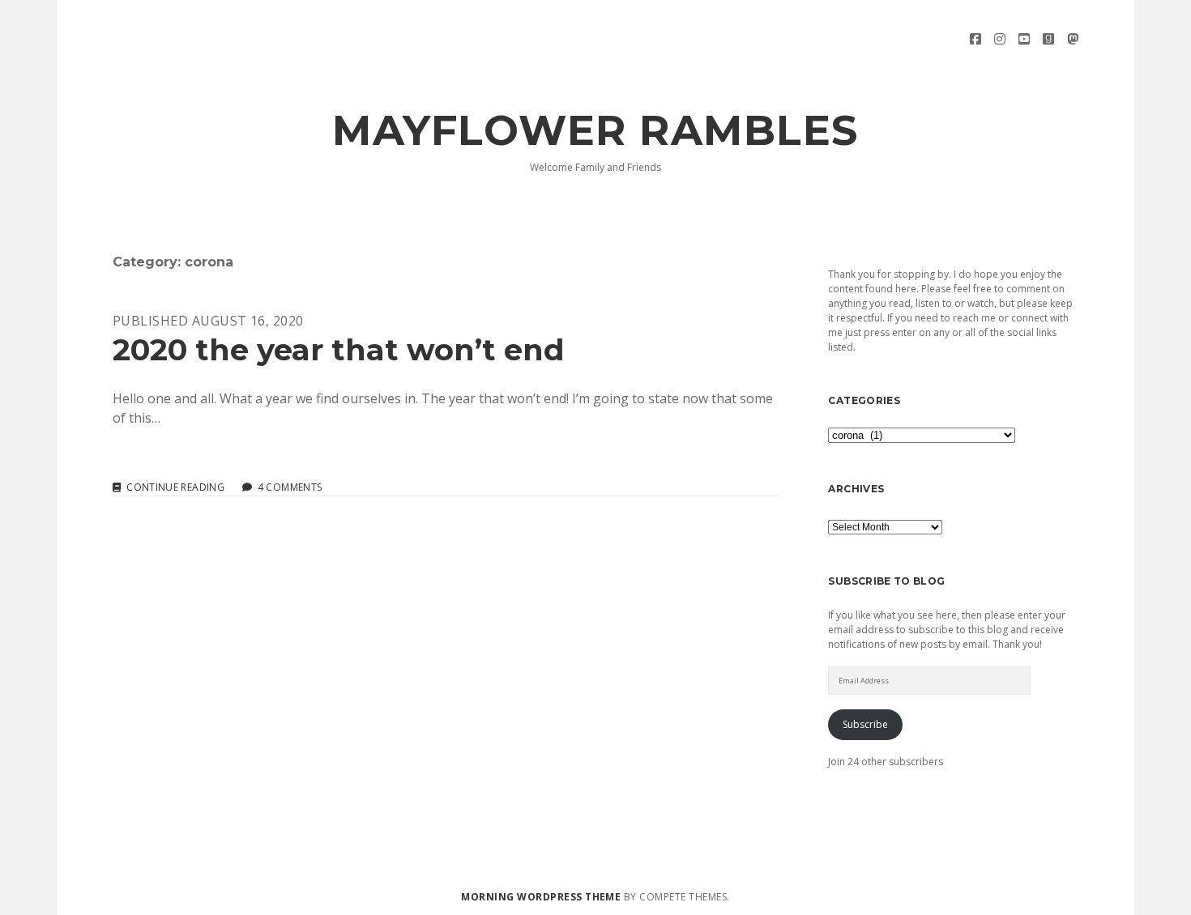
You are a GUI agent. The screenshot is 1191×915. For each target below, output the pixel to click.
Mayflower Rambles (595, 130)
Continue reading (175, 487)
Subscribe (865, 724)
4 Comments (290, 487)
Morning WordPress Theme (541, 897)
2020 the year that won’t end (339, 349)
